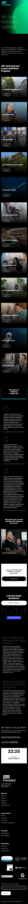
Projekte (3, 815)
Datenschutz (4, 848)
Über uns (3, 796)
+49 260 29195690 (9, 742)
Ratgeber (3, 803)
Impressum (4, 846)
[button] (24, 3)
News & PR (4, 820)
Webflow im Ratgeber (14, 603)
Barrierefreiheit (5, 851)
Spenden (3, 800)
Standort (3, 798)
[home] (3, 3)
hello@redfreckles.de (10, 737)
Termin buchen (14, 578)
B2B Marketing (5, 833)
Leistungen (4, 818)
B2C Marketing (5, 835)
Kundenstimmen (5, 805)
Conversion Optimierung (8, 823)
